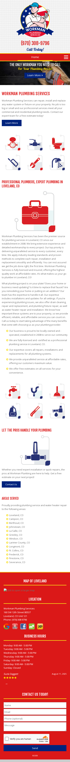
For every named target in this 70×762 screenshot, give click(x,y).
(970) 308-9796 (35, 43)
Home (35, 57)
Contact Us (11, 484)
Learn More (34, 75)
